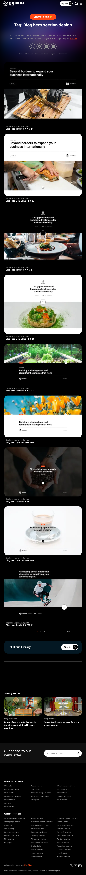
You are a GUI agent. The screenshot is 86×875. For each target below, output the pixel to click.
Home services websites (65, 825)
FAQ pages (8, 842)
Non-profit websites (64, 832)
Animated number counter (40, 796)
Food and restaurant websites (67, 818)
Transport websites (64, 849)
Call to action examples (12, 796)
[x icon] (32, 46)
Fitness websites (37, 856)
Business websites (37, 829)
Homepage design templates (14, 818)
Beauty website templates (40, 825)
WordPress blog (9, 793)
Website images (36, 786)
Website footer (9, 800)
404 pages (8, 825)
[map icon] (80, 865)
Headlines (7, 803)
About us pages (9, 829)
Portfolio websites (63, 839)
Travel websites (62, 853)
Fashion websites (37, 849)
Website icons (9, 807)
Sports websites (63, 842)
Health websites (63, 822)
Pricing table (35, 800)
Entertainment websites (39, 842)
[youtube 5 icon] (54, 46)
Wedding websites (63, 856)
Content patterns (63, 789)
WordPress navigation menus (41, 793)
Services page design (11, 836)
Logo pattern (35, 789)
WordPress (29, 54)
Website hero (9, 786)
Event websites (36, 846)
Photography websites (65, 836)
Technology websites (64, 846)
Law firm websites (63, 829)
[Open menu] (81, 3)
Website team (62, 793)
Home (21, 54)
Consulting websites (38, 836)
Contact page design (11, 832)
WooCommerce (62, 800)
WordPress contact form (66, 786)
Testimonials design (64, 796)
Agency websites (37, 818)
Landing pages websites (12, 822)
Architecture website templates (42, 822)
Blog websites (9, 839)
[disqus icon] (39, 46)
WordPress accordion (11, 789)
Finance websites (37, 853)
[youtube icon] (75, 865)
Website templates (41, 54)
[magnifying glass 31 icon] (46, 46)
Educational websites (38, 839)
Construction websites (39, 832)
